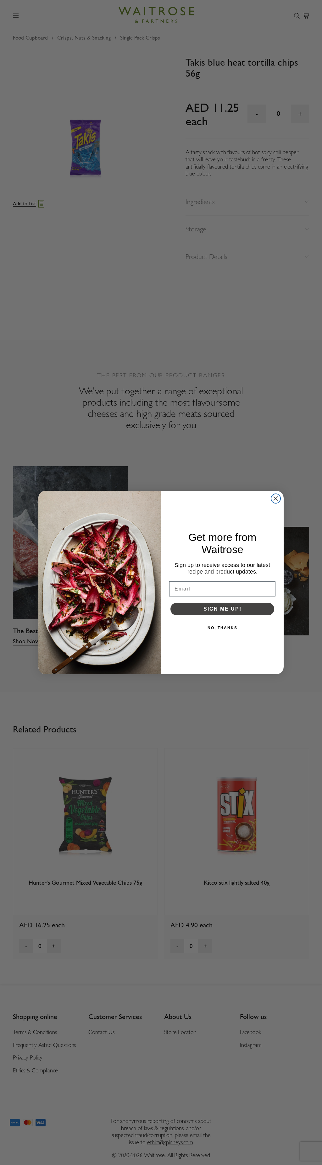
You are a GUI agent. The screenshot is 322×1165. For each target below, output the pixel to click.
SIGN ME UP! (222, 609)
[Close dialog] (275, 498)
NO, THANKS (222, 628)
